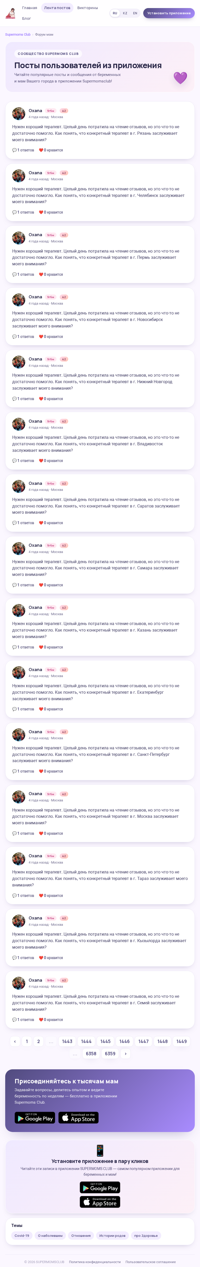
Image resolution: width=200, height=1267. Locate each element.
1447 (143, 1041)
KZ (125, 13)
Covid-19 (22, 1235)
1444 (86, 1041)
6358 (91, 1054)
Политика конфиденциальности (95, 1262)
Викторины (87, 7)
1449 (181, 1041)
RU (115, 13)
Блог (26, 18)
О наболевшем (50, 1235)
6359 (110, 1054)
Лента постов (57, 7)
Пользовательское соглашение (151, 1262)
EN (135, 13)
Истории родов (112, 1235)
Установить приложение (169, 13)
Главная (29, 7)
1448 (162, 1041)
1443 (67, 1041)
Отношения (81, 1235)
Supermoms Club (17, 34)
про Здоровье (146, 1235)
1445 (105, 1041)
